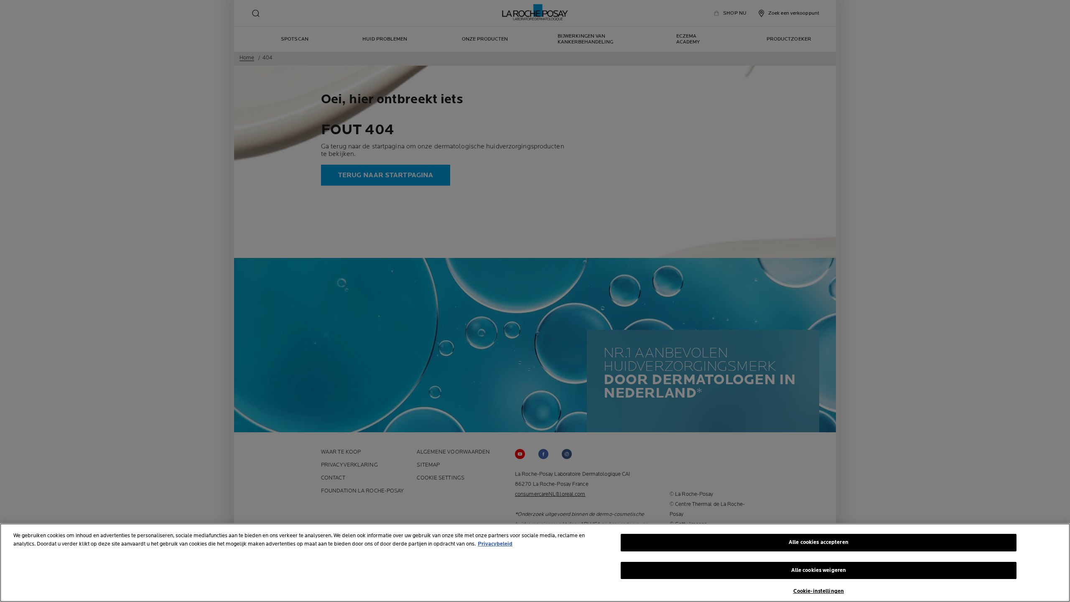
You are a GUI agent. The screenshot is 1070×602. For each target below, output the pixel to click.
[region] (535, 562)
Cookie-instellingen (818, 591)
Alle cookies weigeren (818, 570)
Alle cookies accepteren (818, 542)
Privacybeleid (495, 544)
